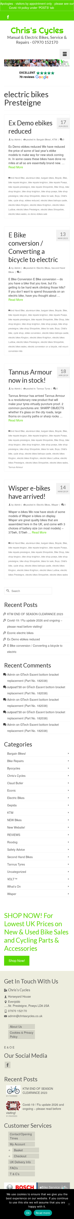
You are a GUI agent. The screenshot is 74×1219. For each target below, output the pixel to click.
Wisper (54, 504)
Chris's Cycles (37, 30)
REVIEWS (13, 835)
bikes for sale (47, 196)
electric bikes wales (17, 214)
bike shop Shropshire (30, 196)
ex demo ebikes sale (37, 214)
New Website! (16, 827)
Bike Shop (59, 186)
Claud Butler (15, 783)
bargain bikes (47, 177)
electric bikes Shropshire (52, 209)
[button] (37, 74)
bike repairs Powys (58, 182)
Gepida (12, 805)
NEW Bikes (14, 820)
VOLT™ (12, 879)
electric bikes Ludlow (49, 458)
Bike (65, 177)
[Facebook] (8, 17)
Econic (11, 790)
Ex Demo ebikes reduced (23, 639)
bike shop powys (49, 191)
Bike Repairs (15, 761)
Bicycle (58, 177)
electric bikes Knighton (40, 205)
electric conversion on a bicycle (42, 346)
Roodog (12, 842)
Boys (57, 196)
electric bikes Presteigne (27, 209)
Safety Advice (16, 849)
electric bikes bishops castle (54, 200)
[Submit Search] (7, 590)
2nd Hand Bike (17, 177)
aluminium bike (33, 177)
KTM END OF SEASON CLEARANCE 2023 (35, 614)
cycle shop (19, 200)
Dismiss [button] (60, 8)
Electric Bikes (43, 267)
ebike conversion (33, 333)
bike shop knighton (31, 191)
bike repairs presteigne (19, 186)
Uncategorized (16, 872)
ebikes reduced (32, 200)
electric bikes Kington (18, 205)
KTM (54, 139)
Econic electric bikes (20, 633)
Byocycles (13, 768)
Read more (43, 1212)
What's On (14, 886)
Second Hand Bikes (20, 857)
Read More (15, 167)
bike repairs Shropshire (42, 186)
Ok (28, 1212)
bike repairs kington (17, 182)
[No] (69, 1204)
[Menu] (65, 54)
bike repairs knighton (38, 182)
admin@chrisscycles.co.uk (25, 1016)
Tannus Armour (15, 467)
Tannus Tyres (43, 388)
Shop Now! (17, 960)
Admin (17, 139)
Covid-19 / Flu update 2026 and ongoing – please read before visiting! (35, 1108)
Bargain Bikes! (44, 139)
